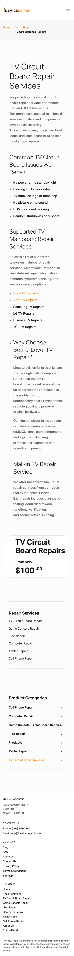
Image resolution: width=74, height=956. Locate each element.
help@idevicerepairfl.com (25, 833)
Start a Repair (11, 930)
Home (6, 27)
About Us (8, 856)
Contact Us (9, 861)
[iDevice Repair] (17, 10)
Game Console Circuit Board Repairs (35, 725)
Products (15, 742)
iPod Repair (17, 636)
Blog (5, 847)
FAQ (5, 852)
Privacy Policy (11, 866)
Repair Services (12, 894)
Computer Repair (21, 643)
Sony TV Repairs (25, 293)
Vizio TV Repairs (25, 300)
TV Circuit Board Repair (25, 621)
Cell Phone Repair (21, 658)
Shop (25, 27)
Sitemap (8, 875)
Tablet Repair (18, 651)
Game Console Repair (24, 628)
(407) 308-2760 (21, 828)
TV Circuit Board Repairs (26, 760)
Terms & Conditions (14, 871)
